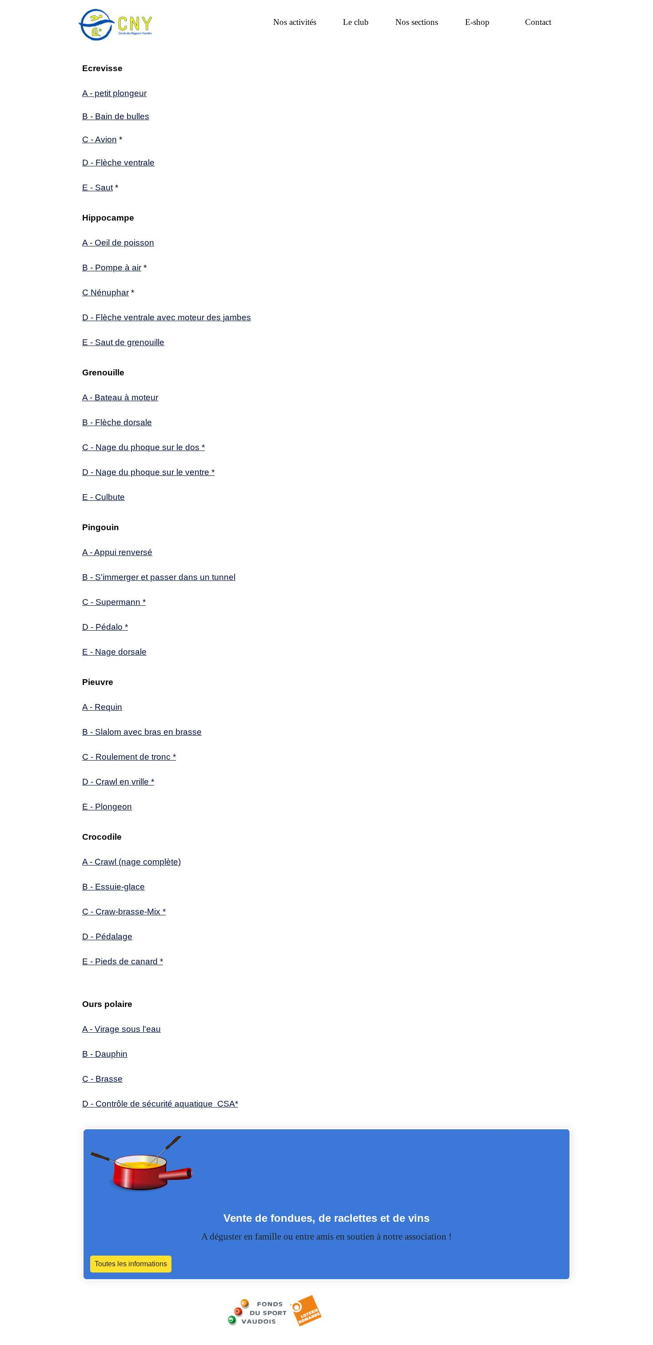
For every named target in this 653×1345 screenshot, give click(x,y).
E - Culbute (103, 497)
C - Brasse (102, 1078)
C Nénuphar (105, 292)
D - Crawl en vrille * (118, 781)
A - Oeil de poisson (118, 242)
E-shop (477, 22)
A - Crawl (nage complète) (131, 861)
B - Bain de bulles (115, 116)
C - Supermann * (114, 602)
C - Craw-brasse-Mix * (124, 911)
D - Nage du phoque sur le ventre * (148, 472)
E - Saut (97, 187)
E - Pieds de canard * (122, 961)
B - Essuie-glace (113, 886)
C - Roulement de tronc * (129, 756)
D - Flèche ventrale (118, 162)
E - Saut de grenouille (123, 342)
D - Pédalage (107, 936)
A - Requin (102, 707)
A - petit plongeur (114, 93)
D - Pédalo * (105, 627)
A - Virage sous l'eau (121, 1029)
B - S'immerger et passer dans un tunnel (158, 577)
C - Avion (99, 139)
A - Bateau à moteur (120, 397)
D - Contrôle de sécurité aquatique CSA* (160, 1103)
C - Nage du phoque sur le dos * (143, 447)
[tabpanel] (326, 128)
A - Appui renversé (117, 552)
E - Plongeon (107, 806)
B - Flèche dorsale (117, 422)
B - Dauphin (104, 1054)
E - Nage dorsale (114, 651)
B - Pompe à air (111, 267)
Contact (538, 22)
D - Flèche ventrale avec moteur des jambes (166, 317)
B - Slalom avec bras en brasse (142, 732)
